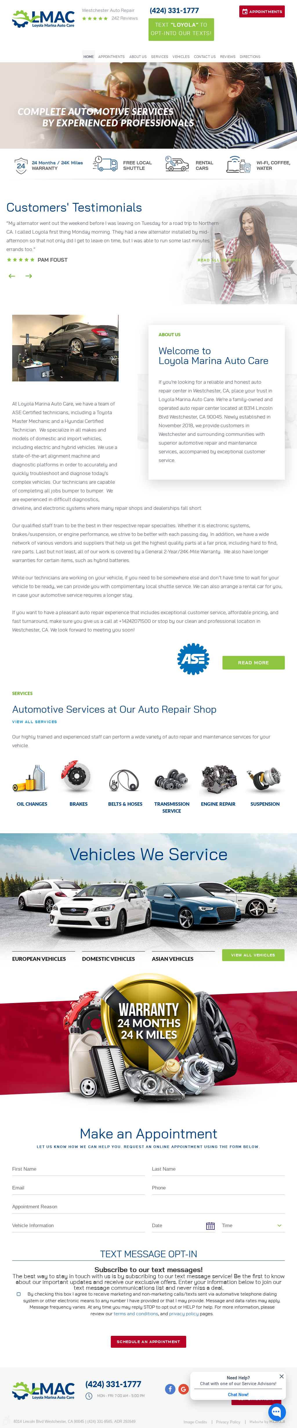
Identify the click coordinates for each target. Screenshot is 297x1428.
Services (159, 57)
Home (89, 57)
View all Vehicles (253, 955)
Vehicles (181, 57)
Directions (250, 57)
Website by (267, 1422)
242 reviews (124, 18)
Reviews (228, 57)
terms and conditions (136, 1313)
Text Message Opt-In (148, 1254)
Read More (253, 663)
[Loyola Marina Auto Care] (43, 19)
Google (183, 1389)
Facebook (170, 1389)
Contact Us (205, 57)
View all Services (34, 722)
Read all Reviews (219, 260)
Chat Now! (238, 1394)
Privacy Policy (228, 1422)
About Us (138, 57)
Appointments (265, 12)
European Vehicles (39, 958)
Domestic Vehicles (108, 958)
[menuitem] (88, 56)
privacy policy (184, 1313)
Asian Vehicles (172, 958)
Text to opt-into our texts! (181, 29)
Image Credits (195, 1422)
